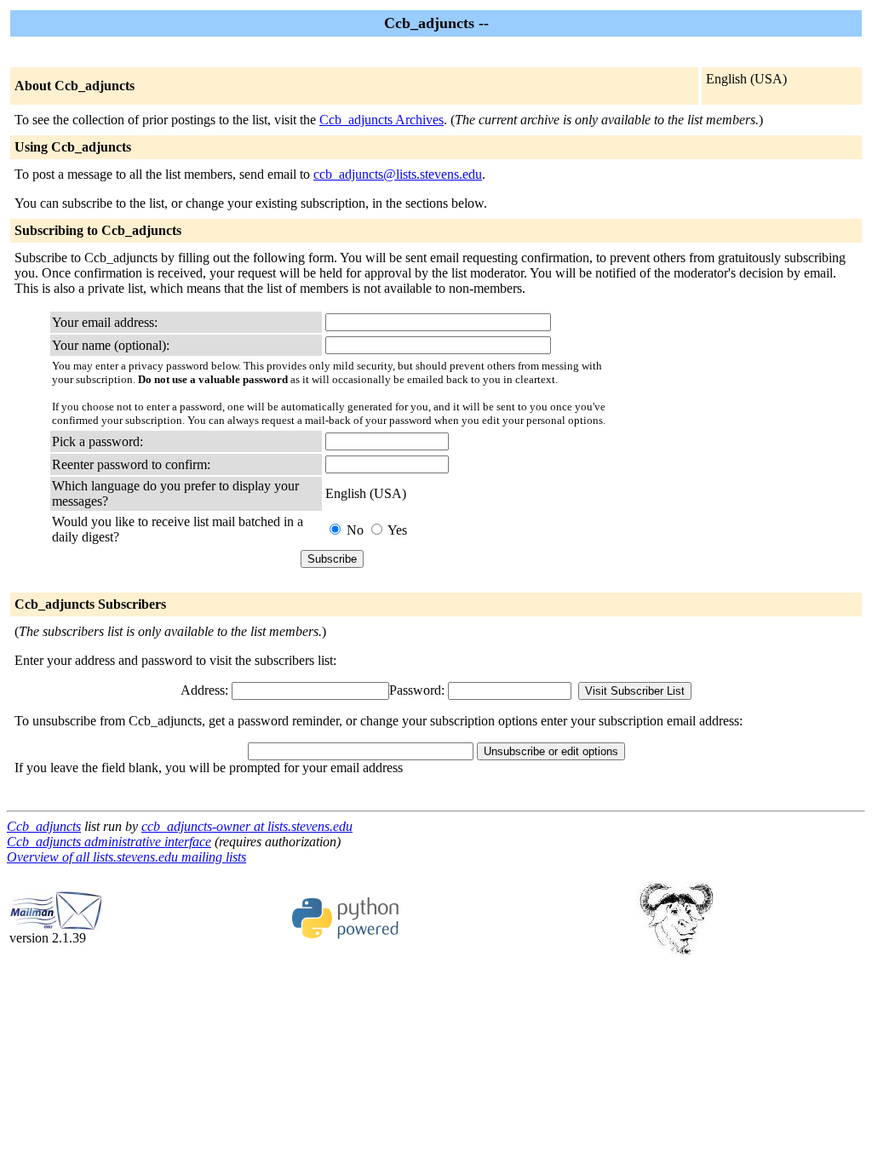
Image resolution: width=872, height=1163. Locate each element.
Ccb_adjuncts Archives (381, 119)
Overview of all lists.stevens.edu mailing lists (126, 857)
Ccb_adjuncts (44, 826)
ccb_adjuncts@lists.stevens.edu (397, 174)
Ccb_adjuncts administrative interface (109, 841)
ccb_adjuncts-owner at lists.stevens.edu (247, 826)
